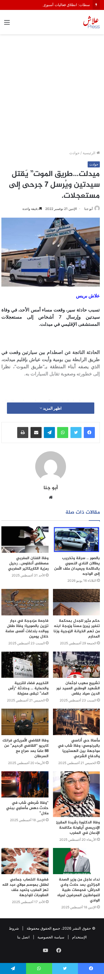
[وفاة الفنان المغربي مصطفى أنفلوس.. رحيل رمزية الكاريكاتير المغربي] (25, 539)
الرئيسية (90, 153)
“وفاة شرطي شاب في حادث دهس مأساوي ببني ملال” (27, 808)
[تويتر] (76, 432)
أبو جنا (88, 209)
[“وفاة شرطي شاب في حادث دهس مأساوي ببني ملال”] (25, 784)
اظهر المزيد (52, 408)
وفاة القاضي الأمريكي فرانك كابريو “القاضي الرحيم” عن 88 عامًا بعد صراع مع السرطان (25, 748)
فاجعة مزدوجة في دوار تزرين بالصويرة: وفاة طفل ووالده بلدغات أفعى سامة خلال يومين (27, 629)
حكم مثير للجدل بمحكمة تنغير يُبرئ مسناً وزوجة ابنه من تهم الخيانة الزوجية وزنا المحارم (77, 629)
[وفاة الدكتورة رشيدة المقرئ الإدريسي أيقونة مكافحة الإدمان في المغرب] (76, 794)
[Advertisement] (52, 94)
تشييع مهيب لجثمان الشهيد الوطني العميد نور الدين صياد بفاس (78, 688)
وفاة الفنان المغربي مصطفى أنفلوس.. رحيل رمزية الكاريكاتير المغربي (28, 563)
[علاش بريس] (91, 22)
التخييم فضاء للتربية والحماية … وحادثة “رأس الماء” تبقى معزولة (28, 688)
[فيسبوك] (89, 432)
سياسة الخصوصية (50, 937)
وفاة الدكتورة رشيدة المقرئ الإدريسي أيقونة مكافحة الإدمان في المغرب (78, 827)
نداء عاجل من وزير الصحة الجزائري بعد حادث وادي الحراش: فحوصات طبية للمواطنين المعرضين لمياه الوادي (78, 890)
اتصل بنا (23, 937)
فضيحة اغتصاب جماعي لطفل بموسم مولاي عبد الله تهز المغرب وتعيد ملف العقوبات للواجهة (25, 887)
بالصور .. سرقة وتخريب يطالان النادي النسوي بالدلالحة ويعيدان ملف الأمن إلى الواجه (77, 566)
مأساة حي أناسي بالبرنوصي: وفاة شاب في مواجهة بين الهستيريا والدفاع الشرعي (79, 748)
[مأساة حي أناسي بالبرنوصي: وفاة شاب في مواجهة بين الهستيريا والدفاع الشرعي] (76, 722)
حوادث (74, 153)
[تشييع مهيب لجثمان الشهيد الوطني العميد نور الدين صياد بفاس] (76, 665)
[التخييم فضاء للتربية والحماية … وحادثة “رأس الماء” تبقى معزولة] (25, 665)
